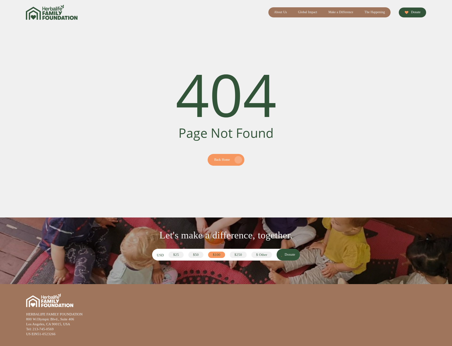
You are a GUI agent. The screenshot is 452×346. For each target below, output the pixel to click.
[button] (176, 254)
